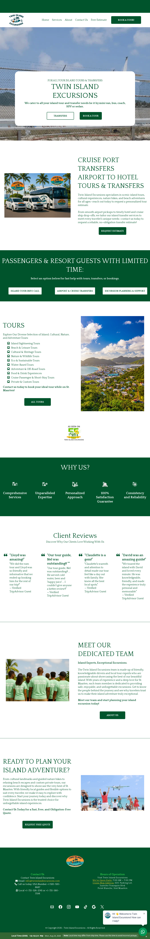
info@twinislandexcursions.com (42, 881)
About (68, 20)
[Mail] (52, 907)
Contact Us (81, 20)
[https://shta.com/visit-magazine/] (75, 432)
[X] (102, 907)
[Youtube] (77, 907)
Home (45, 20)
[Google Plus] (94, 907)
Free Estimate (99, 20)
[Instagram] (69, 907)
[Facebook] (60, 907)
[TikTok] (85, 907)
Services (57, 20)
